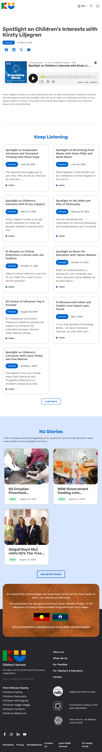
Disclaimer (8, 745)
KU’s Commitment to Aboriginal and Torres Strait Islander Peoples (51, 626)
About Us (58, 652)
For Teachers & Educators (68, 670)
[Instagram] (11, 734)
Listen (11, 185)
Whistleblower (34, 745)
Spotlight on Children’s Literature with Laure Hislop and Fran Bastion (24, 356)
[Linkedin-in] (18, 734)
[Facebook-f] (4, 734)
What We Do (60, 658)
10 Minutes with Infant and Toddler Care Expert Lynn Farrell (73, 306)
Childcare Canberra (14, 709)
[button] (6, 49)
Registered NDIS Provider (82, 692)
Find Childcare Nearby (16, 687)
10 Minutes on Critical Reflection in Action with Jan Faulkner (25, 255)
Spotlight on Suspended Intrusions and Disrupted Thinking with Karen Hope (23, 153)
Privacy (20, 745)
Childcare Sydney (13, 692)
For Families (60, 664)
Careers (57, 676)
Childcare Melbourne (15, 713)
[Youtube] (24, 734)
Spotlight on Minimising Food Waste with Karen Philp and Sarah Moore (75, 153)
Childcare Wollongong (15, 700)
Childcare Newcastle (14, 696)
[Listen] (7, 185)
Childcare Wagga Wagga (16, 704)
